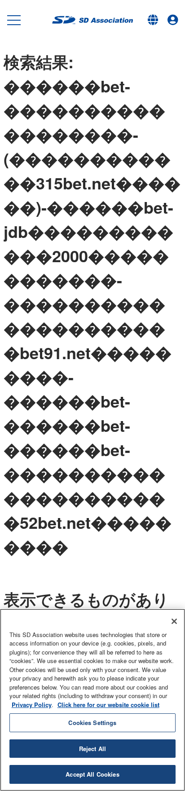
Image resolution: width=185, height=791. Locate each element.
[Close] (174, 621)
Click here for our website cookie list (108, 704)
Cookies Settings (92, 722)
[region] (92, 700)
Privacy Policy (32, 704)
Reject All (92, 748)
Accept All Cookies (92, 774)
